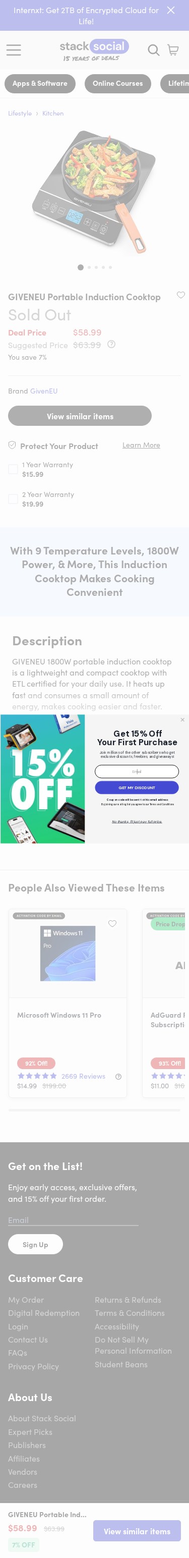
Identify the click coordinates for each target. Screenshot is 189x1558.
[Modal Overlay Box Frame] (94, 779)
